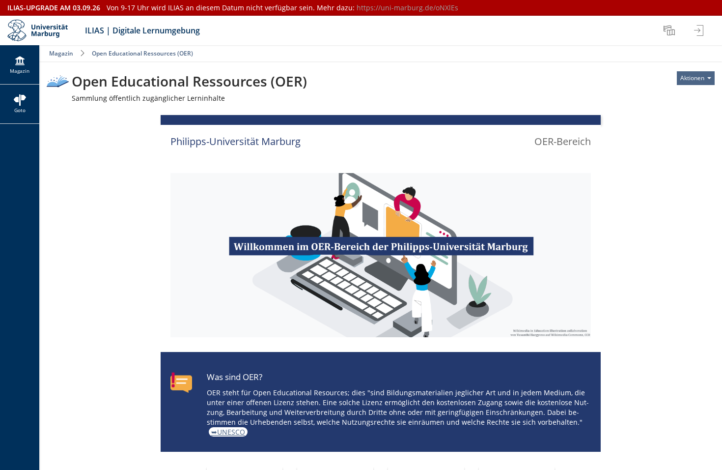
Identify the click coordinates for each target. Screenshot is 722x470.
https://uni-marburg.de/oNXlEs (407, 7)
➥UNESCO (228, 432)
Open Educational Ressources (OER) (142, 53)
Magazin (61, 53)
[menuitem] (670, 30)
